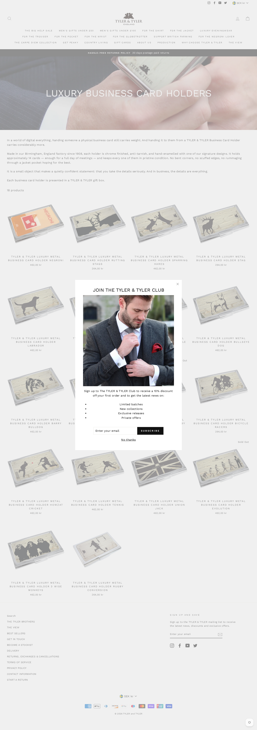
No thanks (128, 439)
